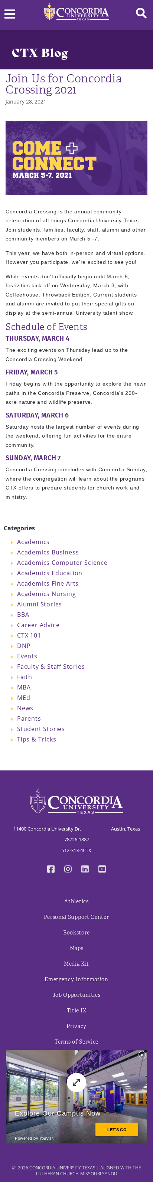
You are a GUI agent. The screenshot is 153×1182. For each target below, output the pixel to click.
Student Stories (41, 729)
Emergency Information (76, 979)
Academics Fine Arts (48, 583)
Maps (77, 948)
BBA (23, 614)
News (25, 708)
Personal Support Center (76, 917)
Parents (29, 718)
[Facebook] (50, 870)
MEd (23, 698)
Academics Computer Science (62, 563)
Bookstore (76, 933)
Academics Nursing (46, 594)
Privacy (76, 1026)
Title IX (77, 1011)
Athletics (76, 901)
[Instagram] (67, 870)
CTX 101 (29, 635)
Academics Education (49, 573)
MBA (23, 687)
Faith (24, 677)
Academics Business (48, 552)
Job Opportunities (77, 995)
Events (27, 656)
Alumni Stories (39, 604)
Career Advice (38, 625)
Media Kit (76, 964)
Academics (33, 542)
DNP (23, 646)
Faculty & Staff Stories (51, 666)
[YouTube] (102, 870)
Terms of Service (76, 1042)
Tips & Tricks (36, 739)
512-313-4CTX (76, 850)
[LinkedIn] (85, 870)
